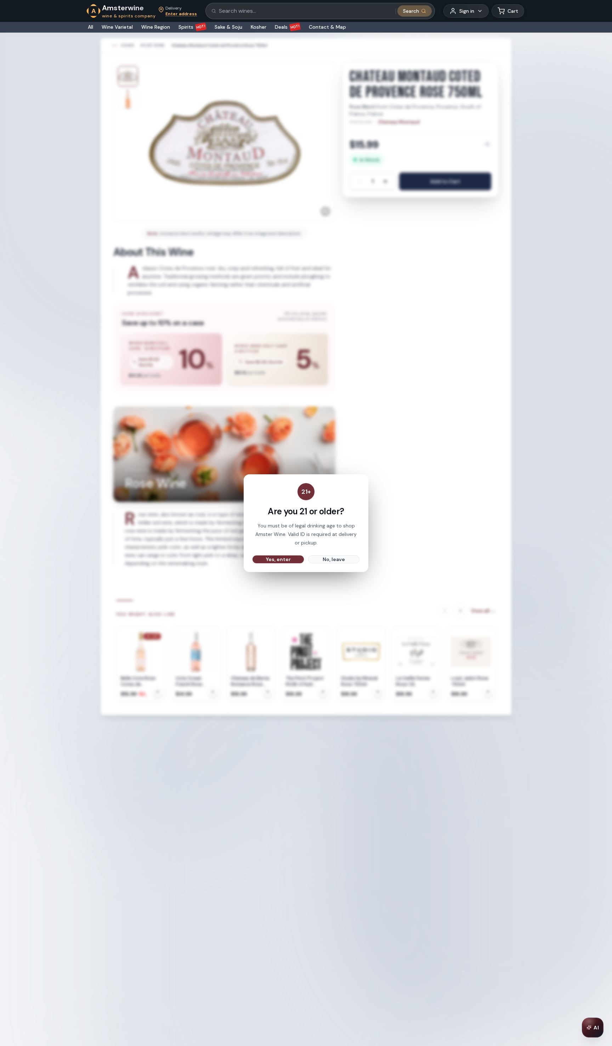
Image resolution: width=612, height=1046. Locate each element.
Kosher (258, 27)
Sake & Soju (228, 27)
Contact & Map (327, 27)
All (90, 27)
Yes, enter (278, 559)
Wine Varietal (117, 27)
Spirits (192, 27)
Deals (287, 27)
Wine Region (155, 27)
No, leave (334, 559)
